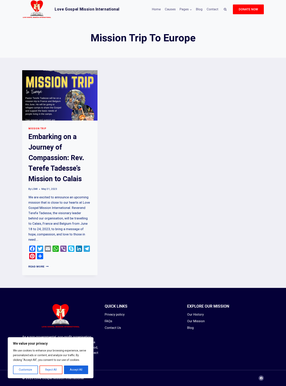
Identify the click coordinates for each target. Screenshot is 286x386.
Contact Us (113, 327)
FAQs (108, 321)
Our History (195, 314)
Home (156, 9)
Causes (170, 9)
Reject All (51, 370)
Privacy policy (115, 314)
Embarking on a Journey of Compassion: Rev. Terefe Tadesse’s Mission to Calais (56, 158)
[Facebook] (261, 378)
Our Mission (196, 321)
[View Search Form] (225, 9)
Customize (25, 370)
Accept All (76, 370)
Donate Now (248, 9)
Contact (212, 9)
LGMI (35, 189)
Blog (199, 9)
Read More (38, 267)
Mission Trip (37, 128)
